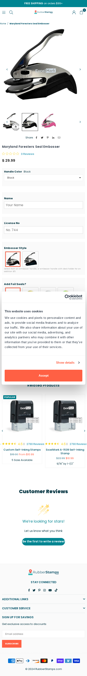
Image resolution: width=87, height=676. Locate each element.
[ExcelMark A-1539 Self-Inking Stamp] (65, 416)
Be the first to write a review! (43, 541)
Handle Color (17, 171)
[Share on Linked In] (53, 137)
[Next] (80, 69)
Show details (65, 362)
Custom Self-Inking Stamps (22, 450)
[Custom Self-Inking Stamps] (22, 416)
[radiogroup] (43, 259)
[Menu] (3, 12)
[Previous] (7, 69)
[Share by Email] (59, 137)
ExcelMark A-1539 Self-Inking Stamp (65, 451)
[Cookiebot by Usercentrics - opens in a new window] (64, 297)
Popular (9, 397)
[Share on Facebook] (36, 137)
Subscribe (11, 643)
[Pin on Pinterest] (47, 137)
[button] (43, 198)
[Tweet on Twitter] (42, 137)
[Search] (11, 12)
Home (3, 23)
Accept (44, 375)
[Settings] (74, 12)
